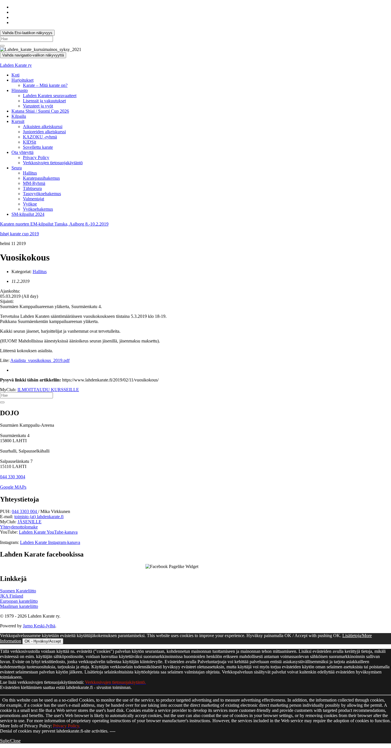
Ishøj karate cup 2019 (19, 233)
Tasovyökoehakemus (42, 193)
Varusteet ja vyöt (38, 105)
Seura (16, 167)
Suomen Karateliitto (18, 590)
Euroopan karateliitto (19, 601)
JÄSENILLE (29, 521)
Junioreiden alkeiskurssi (44, 131)
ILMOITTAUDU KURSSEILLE (48, 389)
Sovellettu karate (38, 147)
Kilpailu (18, 116)
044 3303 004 (25, 511)
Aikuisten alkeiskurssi (42, 126)
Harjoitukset (22, 80)
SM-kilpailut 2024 (27, 214)
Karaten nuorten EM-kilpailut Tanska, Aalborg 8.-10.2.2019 (54, 224)
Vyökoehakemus (38, 209)
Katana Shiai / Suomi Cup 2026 (40, 111)
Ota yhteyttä (22, 152)
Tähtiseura (32, 188)
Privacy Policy (36, 157)
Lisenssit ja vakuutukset (44, 100)
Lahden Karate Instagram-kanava (50, 542)
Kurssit (17, 121)
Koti (15, 75)
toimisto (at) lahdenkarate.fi (39, 516)
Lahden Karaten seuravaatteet (49, 95)
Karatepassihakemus (41, 178)
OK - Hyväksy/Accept (43, 641)
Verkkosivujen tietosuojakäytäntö (53, 162)
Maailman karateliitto (19, 606)
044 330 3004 (12, 476)
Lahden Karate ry (16, 65)
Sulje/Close (10, 740)
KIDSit (29, 142)
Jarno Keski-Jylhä (39, 625)
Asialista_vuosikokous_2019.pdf (40, 360)
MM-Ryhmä (34, 183)
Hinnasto (19, 90)
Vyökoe (30, 203)
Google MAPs (13, 487)
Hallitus (30, 173)
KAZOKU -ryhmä (40, 136)
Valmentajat (33, 198)
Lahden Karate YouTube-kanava (48, 532)
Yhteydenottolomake (19, 526)
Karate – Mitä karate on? (45, 85)
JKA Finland (11, 596)
